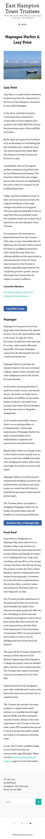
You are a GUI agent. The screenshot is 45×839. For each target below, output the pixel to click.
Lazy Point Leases (15, 308)
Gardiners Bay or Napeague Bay (22, 522)
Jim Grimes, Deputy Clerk (16, 292)
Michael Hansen (27, 834)
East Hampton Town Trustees (22, 8)
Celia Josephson (21, 295)
